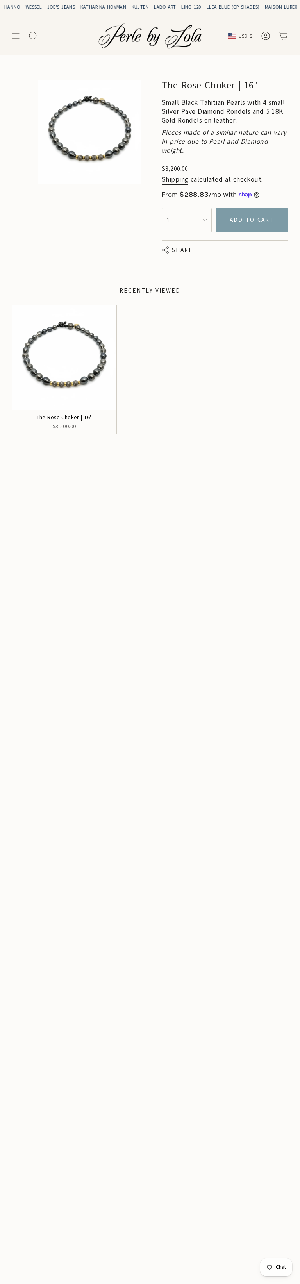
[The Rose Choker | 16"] (64, 357)
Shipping (175, 179)
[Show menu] (15, 36)
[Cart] (284, 36)
